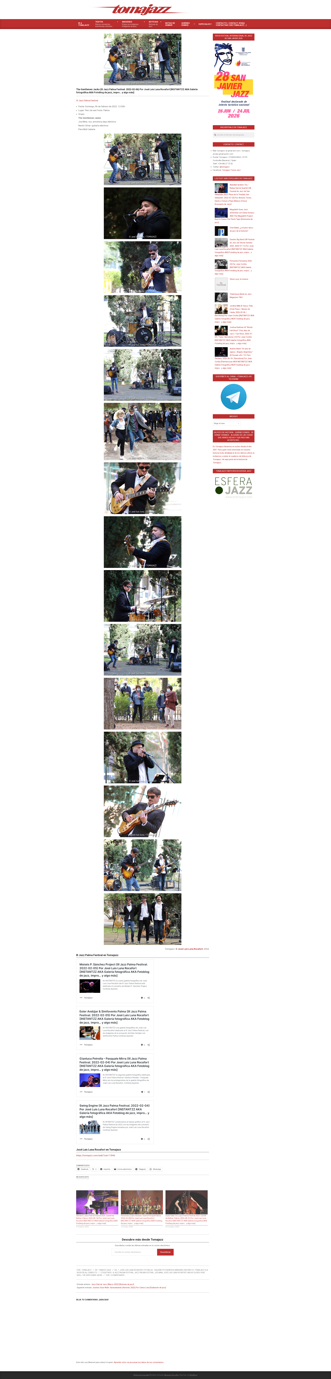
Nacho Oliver (193, 1273)
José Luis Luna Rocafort (190, 949)
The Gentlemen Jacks (92, 1275)
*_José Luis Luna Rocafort (130, 1270)
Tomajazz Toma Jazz (231, 170)
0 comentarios (118, 1275)
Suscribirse (165, 1252)
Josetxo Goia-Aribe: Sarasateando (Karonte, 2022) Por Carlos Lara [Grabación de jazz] (129, 1287)
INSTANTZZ (189, 1270)
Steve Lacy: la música (239, 279)
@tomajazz (225, 167)
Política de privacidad (141, 1375)
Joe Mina (159, 1273)
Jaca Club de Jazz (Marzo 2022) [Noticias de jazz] (112, 1284)
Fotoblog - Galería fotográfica (159, 1270)
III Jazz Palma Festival (87, 100)
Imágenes (179, 1270)
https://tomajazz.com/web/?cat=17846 (95, 1155)
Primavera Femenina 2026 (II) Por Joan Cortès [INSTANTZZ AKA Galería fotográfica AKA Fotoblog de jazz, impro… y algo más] (233, 267)
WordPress (193, 1375)
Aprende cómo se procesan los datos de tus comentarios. (139, 1362)
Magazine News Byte (171, 1375)
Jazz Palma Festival (144, 1273)
